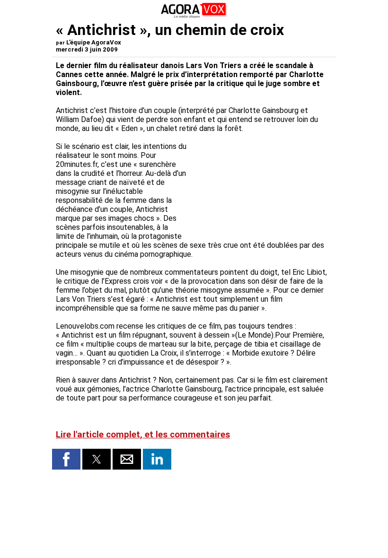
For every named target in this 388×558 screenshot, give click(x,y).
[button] (66, 459)
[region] (261, 182)
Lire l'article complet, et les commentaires (143, 434)
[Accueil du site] (194, 16)
